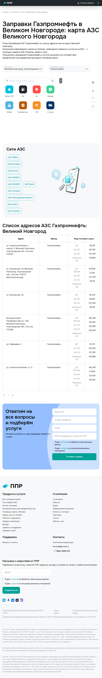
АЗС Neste (12, 204)
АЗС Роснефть (14, 164)
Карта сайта (56, 611)
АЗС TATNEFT (14, 177)
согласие (64, 442)
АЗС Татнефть (14, 191)
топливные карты (50, 57)
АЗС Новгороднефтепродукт (20, 197)
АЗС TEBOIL (13, 157)
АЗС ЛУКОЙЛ (14, 184)
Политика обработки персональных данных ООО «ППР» (22, 611)
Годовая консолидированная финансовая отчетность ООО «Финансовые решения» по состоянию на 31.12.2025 (49, 617)
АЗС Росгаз (13, 171)
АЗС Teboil (29, 184)
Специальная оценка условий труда (84, 611)
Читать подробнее (63, 642)
